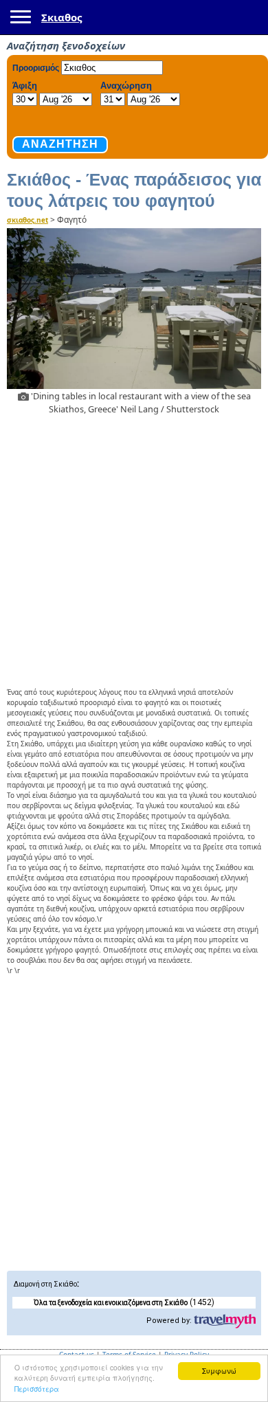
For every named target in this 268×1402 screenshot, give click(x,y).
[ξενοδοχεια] (225, 1321)
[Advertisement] (134, 549)
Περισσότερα (36, 1389)
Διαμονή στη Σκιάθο (45, 1284)
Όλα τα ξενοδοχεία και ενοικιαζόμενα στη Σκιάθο (111, 1302)
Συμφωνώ (219, 1371)
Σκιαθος (61, 17)
